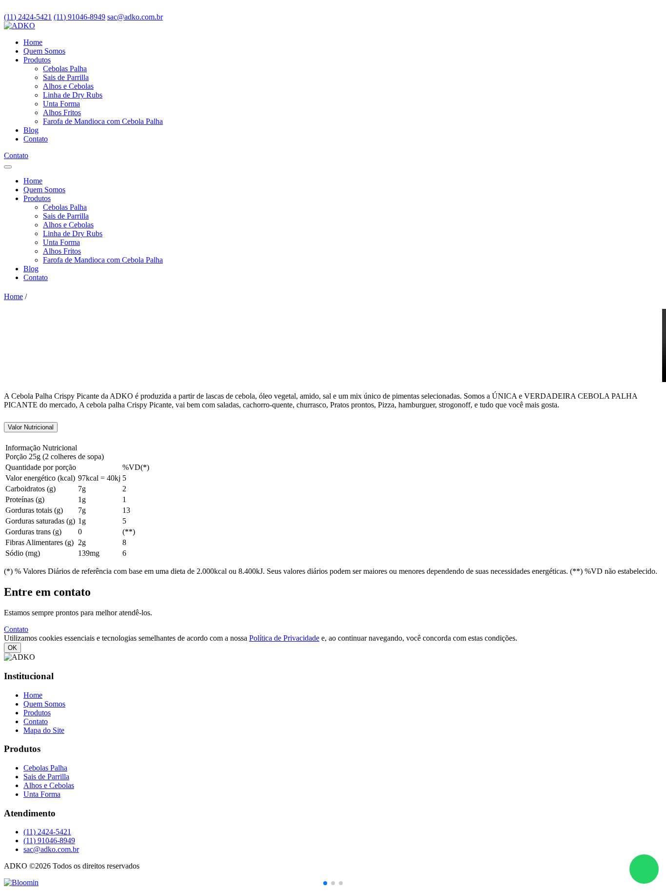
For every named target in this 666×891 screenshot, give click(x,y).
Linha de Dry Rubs (72, 95)
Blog (31, 130)
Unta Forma (61, 104)
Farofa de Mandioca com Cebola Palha (103, 121)
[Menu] (8, 166)
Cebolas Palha (65, 68)
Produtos (37, 60)
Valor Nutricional (31, 427)
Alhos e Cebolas (68, 86)
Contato (35, 139)
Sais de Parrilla (66, 77)
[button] (325, 883)
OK (12, 647)
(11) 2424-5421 (28, 17)
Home (32, 42)
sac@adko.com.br (135, 17)
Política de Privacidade (284, 638)
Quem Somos (44, 51)
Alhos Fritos (62, 112)
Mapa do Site (43, 730)
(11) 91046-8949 (79, 17)
